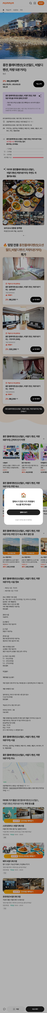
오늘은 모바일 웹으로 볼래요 (23, 520)
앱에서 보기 (23, 512)
